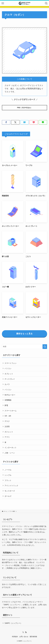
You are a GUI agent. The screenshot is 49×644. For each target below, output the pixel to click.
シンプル (8, 475)
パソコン (8, 368)
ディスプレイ (10, 379)
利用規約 (24, 568)
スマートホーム (11, 411)
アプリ (7, 437)
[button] (6, 122)
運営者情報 (33, 636)
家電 (6, 405)
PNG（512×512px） (24, 108)
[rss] (26, 632)
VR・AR (8, 416)
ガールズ (8, 496)
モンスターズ (10, 491)
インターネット (11, 447)
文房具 (7, 426)
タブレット (9, 374)
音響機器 (8, 400)
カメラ (7, 384)
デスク (7, 421)
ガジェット (9, 432)
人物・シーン (10, 453)
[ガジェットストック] (24, 3)
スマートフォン (11, 363)
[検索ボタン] (46, 3)
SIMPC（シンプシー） (12, 605)
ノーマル (8, 470)
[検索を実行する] (45, 346)
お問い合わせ (23, 636)
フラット (8, 480)
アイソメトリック (11, 486)
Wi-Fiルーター (10, 395)
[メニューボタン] (2, 3)
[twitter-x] (23, 632)
